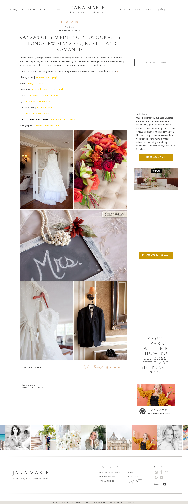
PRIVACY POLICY (82, 502)
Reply (24, 406)
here (119, 71)
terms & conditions (62, 502)
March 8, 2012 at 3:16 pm (32, 388)
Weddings (69, 26)
